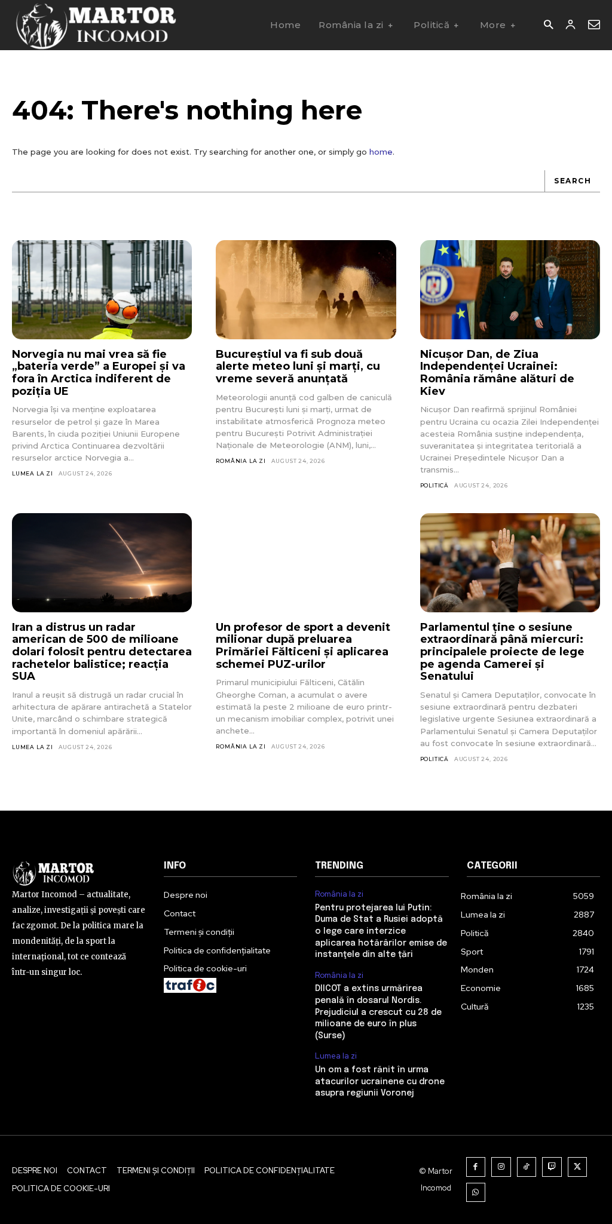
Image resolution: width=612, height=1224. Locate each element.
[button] (548, 25)
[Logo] (95, 25)
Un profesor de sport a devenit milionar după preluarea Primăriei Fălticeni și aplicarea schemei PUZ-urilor (303, 646)
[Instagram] (501, 1167)
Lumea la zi (32, 473)
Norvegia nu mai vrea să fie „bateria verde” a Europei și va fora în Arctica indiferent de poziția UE (98, 373)
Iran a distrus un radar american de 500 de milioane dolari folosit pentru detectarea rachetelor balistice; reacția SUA (102, 652)
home (381, 152)
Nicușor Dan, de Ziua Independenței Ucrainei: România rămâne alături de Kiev (497, 373)
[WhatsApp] (476, 1192)
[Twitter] (577, 1167)
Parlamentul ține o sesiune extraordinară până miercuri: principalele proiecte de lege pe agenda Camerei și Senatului (502, 652)
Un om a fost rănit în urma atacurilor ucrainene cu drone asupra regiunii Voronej (380, 1081)
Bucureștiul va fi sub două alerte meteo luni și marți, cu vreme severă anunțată (298, 366)
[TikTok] (527, 1167)
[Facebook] (476, 1167)
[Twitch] (552, 1167)
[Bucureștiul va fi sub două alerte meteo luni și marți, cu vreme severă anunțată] (306, 289)
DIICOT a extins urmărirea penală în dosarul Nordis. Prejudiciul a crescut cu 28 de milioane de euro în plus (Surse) (378, 1011)
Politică (434, 485)
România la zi (240, 461)
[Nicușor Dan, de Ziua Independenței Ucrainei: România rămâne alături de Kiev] (510, 289)
